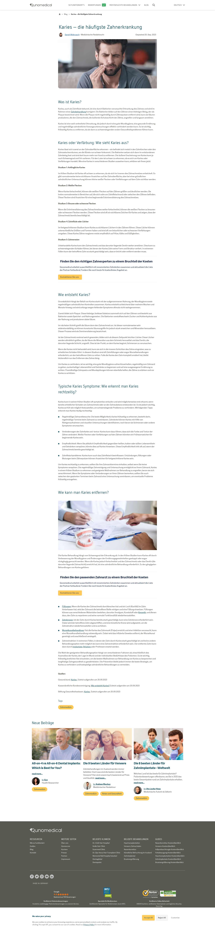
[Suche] (153, 5)
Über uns (64, 843)
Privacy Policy (88, 925)
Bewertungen (94, 5)
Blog (146, 5)
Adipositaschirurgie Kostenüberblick (169, 849)
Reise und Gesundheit (112, 793)
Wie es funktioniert (37, 843)
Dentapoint (97, 862)
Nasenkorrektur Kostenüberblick (168, 843)
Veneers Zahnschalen (132, 846)
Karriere (64, 849)
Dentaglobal (97, 859)
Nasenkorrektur (130, 849)
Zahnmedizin (66, 707)
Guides (32, 846)
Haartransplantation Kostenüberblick (169, 856)
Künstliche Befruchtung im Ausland (138, 853)
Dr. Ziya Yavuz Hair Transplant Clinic (106, 853)
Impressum (65, 859)
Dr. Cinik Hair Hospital (101, 843)
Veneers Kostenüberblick (165, 846)
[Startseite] (59, 14)
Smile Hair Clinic (99, 846)
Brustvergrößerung (131, 859)
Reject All (162, 918)
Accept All (148, 918)
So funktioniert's (76, 5)
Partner (64, 856)
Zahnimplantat (129, 856)
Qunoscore (65, 846)
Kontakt (33, 853)
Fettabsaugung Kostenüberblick (168, 853)
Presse (64, 853)
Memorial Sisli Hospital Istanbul (105, 856)
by (45, 780)
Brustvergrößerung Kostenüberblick (169, 862)
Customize (175, 918)
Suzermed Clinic (99, 849)
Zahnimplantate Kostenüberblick (168, 859)
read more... (37, 773)
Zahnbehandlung (78, 112)
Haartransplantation (132, 843)
